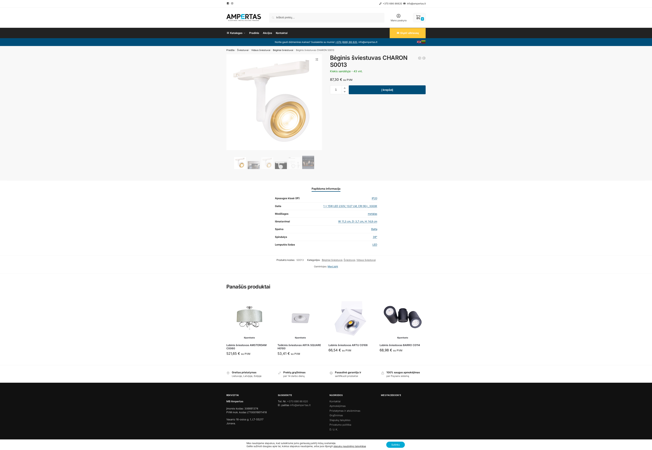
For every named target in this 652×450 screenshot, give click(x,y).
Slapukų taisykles (339, 420)
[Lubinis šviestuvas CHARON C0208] (419, 58)
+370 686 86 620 (297, 401)
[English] (419, 41)
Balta (374, 229)
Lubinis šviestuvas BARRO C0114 (400, 345)
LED (374, 244)
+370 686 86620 (392, 3)
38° (375, 237)
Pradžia (230, 50)
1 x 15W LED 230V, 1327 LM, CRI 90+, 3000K (350, 206)
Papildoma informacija (326, 188)
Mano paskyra (399, 20)
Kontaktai (335, 401)
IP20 (374, 198)
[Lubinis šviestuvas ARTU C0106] (351, 318)
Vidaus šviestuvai (260, 50)
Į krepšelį (387, 89)
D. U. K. (333, 429)
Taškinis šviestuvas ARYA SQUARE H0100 (299, 347)
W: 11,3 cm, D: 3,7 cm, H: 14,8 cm (357, 221)
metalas (372, 213)
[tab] (326, 186)
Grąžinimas (336, 415)
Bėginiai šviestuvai (283, 50)
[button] (345, 88)
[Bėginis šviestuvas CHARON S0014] (424, 58)
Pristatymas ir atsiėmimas (344, 410)
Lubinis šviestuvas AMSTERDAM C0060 (246, 347)
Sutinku (395, 444)
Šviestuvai (243, 50)
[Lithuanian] (423, 41)
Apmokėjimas (337, 406)
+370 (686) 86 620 (346, 42)
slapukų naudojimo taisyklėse (349, 446)
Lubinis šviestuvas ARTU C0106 (348, 345)
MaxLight (333, 266)
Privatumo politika (340, 424)
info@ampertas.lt (416, 3)
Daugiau (249, 361)
